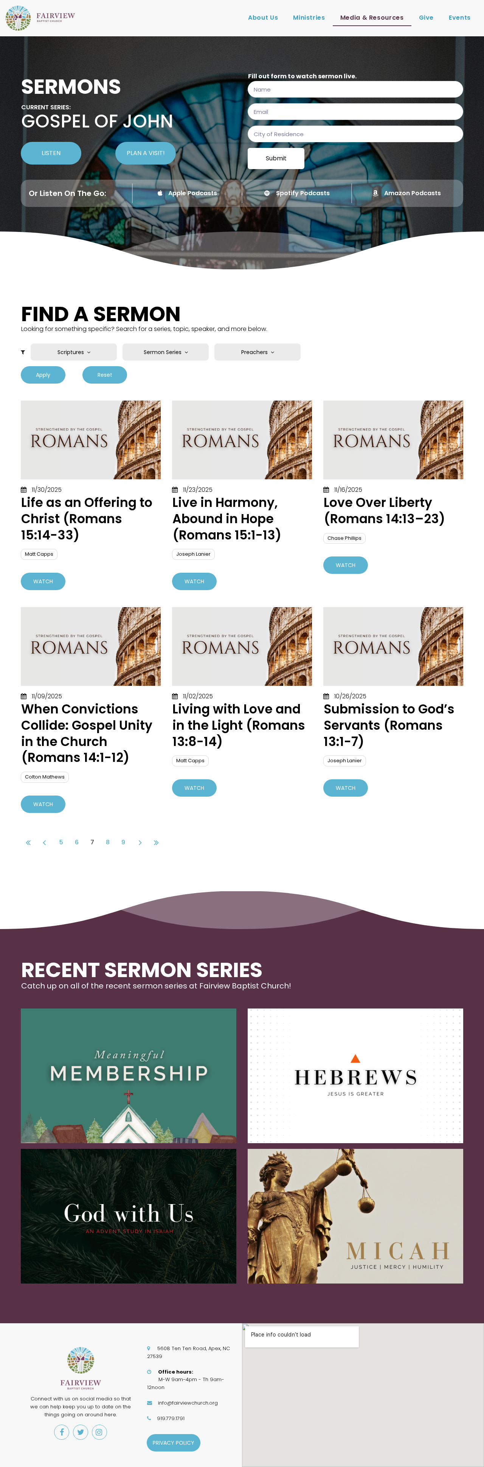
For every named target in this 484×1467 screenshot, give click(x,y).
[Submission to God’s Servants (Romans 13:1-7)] (393, 646)
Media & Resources (372, 17)
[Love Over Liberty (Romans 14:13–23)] (393, 440)
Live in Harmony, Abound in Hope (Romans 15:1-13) (226, 519)
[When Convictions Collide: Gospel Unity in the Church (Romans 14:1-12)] (91, 646)
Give (426, 17)
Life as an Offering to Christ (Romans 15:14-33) (86, 519)
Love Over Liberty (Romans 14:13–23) (384, 511)
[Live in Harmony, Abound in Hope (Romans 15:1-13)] (242, 440)
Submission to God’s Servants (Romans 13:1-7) (389, 725)
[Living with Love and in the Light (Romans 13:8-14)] (242, 646)
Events (460, 17)
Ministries (309, 17)
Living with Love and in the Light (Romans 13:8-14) (238, 725)
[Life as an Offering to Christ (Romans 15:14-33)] (91, 440)
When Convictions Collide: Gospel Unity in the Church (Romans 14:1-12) (86, 733)
